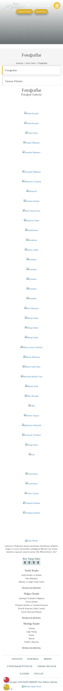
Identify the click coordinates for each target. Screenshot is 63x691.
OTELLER (38, 674)
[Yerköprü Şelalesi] (31, 503)
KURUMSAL (33, 659)
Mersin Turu (41, 11)
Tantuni (31, 628)
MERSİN (48, 659)
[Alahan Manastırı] (31, 143)
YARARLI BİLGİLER (46, 666)
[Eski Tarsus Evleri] (31, 211)
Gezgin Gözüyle (24, 11)
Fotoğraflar (11, 70)
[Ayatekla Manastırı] (31, 152)
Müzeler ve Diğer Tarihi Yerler (31, 582)
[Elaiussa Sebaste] (31, 201)
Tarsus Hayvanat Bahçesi (31, 612)
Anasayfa (19, 63)
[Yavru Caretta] (31, 493)
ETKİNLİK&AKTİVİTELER (19, 666)
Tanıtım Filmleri (14, 81)
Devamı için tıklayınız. (31, 588)
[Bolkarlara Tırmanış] (31, 181)
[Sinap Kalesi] (31, 445)
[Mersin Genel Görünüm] (31, 347)
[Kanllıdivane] (31, 230)
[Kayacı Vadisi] (31, 250)
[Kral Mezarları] (31, 308)
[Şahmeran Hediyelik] (31, 425)
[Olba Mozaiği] (31, 396)
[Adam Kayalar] (31, 113)
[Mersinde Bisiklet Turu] (31, 376)
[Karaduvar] (31, 240)
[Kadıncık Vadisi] (31, 220)
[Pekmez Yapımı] (31, 415)
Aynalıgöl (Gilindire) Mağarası (31, 598)
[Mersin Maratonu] (31, 357)
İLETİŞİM (24, 674)
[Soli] (31, 454)
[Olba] (31, 406)
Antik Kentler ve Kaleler (31, 575)
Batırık (31, 638)
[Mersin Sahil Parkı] (31, 367)
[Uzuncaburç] (31, 474)
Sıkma (31, 635)
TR (33, 5)
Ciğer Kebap (31, 632)
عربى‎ (47, 5)
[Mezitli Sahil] (31, 386)
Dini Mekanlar (31, 578)
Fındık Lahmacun (31, 642)
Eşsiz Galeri (31, 63)
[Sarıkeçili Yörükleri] (31, 435)
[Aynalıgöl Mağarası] (31, 172)
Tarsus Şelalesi (31, 602)
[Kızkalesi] (31, 259)
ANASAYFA (17, 659)
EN (40, 5)
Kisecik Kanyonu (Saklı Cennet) (31, 608)
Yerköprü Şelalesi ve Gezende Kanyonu (31, 605)
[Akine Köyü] (31, 133)
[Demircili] (31, 191)
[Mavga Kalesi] (31, 318)
